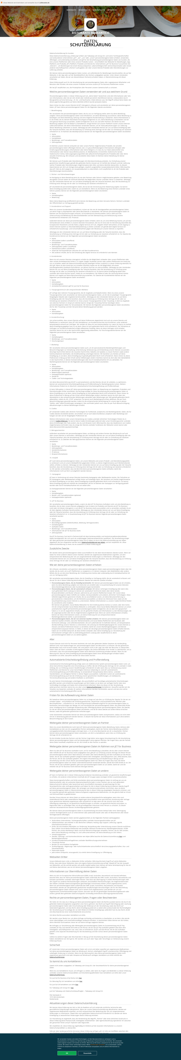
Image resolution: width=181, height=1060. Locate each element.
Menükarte (71, 10)
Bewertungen (84, 10)
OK (67, 1053)
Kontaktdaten (99, 10)
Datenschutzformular (94, 687)
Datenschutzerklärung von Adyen (93, 542)
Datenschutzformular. (57, 975)
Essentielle (87, 1053)
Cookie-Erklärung (62, 421)
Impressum (112, 10)
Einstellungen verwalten (97, 1044)
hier (120, 836)
